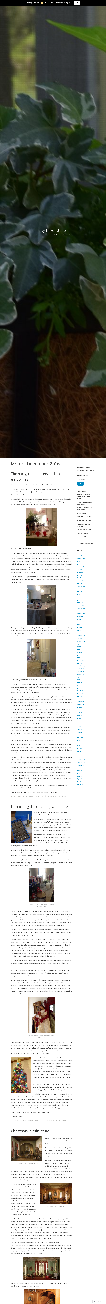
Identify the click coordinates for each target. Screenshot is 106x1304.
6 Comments (39, 796)
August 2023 (80, 572)
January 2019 (80, 696)
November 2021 (81, 608)
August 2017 (80, 737)
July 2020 (79, 646)
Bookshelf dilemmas (82, 533)
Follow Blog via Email (84, 467)
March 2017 (80, 751)
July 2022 (79, 594)
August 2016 (80, 770)
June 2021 (79, 622)
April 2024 (79, 564)
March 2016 (80, 784)
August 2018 (80, 707)
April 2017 (79, 748)
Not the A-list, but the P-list (84, 517)
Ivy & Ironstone (53, 230)
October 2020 (80, 638)
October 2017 (80, 732)
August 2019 (80, 677)
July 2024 (79, 561)
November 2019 (81, 668)
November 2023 (81, 566)
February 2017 (80, 754)
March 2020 (80, 657)
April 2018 (79, 718)
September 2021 (81, 613)
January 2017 (80, 756)
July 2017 (79, 740)
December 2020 (81, 635)
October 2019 (80, 671)
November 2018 (81, 699)
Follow (80, 484)
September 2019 (81, 674)
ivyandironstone (17, 796)
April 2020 (79, 655)
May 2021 (79, 624)
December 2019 (81, 666)
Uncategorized (29, 796)
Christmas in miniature (30, 1131)
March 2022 (80, 602)
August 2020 (80, 644)
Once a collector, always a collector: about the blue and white (84, 496)
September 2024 (81, 558)
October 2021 (80, 610)
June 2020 (79, 649)
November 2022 (81, 586)
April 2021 (79, 627)
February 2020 (80, 660)
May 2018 (79, 715)
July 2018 (79, 710)
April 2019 (79, 688)
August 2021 (80, 616)
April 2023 (79, 575)
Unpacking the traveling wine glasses (41, 807)
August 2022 (80, 591)
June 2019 (79, 682)
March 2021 (80, 630)
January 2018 (80, 723)
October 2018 (80, 701)
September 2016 (81, 768)
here (35, 815)
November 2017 (81, 729)
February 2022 (80, 605)
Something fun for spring (84, 520)
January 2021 (80, 633)
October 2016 (80, 765)
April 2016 (79, 781)
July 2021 (79, 619)
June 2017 (79, 743)
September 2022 (81, 589)
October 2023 (80, 569)
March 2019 (80, 690)
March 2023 (80, 577)
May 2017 (79, 745)
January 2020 (80, 663)
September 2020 (81, 641)
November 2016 (81, 762)
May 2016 (79, 779)
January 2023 (80, 583)
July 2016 (79, 773)
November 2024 (81, 553)
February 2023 (80, 580)
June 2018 (79, 712)
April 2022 (79, 600)
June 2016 (79, 776)
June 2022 (79, 597)
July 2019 (79, 679)
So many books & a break (84, 529)
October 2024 (80, 555)
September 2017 (81, 734)
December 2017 (81, 726)
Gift (77, 2)
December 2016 (81, 759)
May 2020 (79, 652)
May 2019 (79, 685)
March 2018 (80, 721)
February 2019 (80, 693)
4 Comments (39, 1120)
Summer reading (81, 513)
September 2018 (81, 704)
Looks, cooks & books (83, 537)
